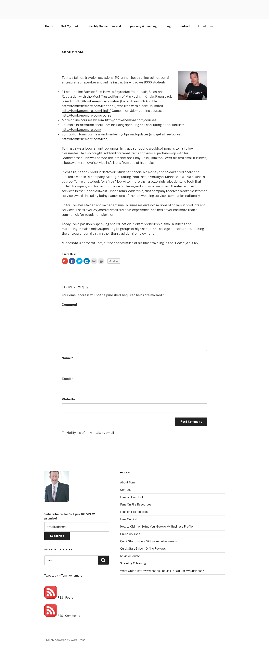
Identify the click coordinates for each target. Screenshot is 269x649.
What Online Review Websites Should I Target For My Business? (162, 570)
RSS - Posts (65, 597)
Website (68, 399)
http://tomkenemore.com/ (81, 129)
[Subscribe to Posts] (50, 597)
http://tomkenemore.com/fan (97, 101)
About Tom (205, 26)
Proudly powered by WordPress (64, 640)
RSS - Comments (69, 615)
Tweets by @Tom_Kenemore (63, 575)
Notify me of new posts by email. (90, 433)
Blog (167, 26)
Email (67, 379)
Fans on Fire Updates (134, 511)
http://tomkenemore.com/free (85, 139)
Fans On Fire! (128, 519)
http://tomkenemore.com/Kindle (86, 111)
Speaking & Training (142, 26)
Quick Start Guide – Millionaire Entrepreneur (148, 541)
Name (67, 358)
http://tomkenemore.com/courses (130, 120)
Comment (69, 304)
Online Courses (130, 534)
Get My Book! (70, 26)
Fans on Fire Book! (132, 497)
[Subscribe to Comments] (50, 615)
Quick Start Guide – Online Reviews (143, 548)
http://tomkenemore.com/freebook (88, 106)
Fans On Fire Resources (135, 504)
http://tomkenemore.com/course (86, 115)
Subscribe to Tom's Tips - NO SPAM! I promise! (70, 516)
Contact (184, 26)
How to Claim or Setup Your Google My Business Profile (156, 526)
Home (49, 26)
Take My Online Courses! (104, 26)
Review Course (130, 556)
